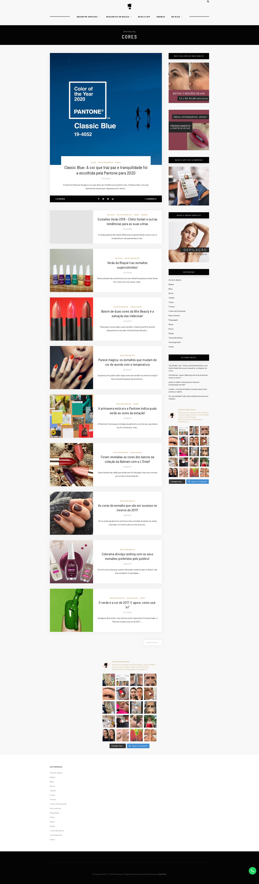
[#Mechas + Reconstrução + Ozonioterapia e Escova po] (173, 451)
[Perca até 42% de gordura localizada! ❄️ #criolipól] (183, 441)
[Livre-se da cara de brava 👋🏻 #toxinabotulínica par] (204, 430)
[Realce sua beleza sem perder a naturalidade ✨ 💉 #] (173, 472)
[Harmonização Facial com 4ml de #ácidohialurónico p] (204, 441)
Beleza (111, 215)
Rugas (171, 333)
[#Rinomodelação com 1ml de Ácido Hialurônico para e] (194, 462)
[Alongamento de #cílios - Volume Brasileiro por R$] (173, 441)
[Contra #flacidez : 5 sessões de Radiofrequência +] (194, 430)
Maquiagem (136, 307)
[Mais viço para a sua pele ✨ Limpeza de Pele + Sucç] (204, 472)
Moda (118, 162)
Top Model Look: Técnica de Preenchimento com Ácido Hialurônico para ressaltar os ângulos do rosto (188, 368)
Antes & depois (175, 280)
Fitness (172, 306)
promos (61, 199)
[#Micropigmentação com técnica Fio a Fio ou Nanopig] (183, 472)
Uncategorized (175, 342)
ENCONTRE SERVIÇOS (87, 17)
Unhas (144, 215)
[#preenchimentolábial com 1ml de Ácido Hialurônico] (183, 451)
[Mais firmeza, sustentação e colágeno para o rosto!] (194, 441)
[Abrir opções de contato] (252, 871)
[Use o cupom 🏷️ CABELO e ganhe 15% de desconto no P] (183, 430)
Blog (93, 162)
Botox (171, 293)
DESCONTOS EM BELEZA (117, 17)
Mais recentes (105, 162)
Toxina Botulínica (176, 338)
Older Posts (152, 642)
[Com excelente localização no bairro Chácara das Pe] (173, 462)
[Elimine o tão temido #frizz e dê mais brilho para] (194, 472)
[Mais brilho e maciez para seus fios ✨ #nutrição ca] (173, 430)
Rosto (171, 329)
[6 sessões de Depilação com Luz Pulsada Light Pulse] (194, 451)
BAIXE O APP (144, 17)
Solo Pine (162, 874)
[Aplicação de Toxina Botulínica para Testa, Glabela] (204, 451)
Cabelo (171, 298)
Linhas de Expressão (177, 311)
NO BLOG (175, 17)
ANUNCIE (160, 17)
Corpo (171, 302)
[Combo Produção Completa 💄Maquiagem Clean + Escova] (204, 462)
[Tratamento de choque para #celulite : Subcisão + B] (183, 462)
